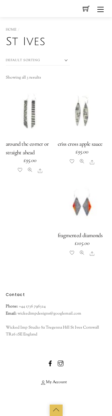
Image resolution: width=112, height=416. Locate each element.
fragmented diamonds (80, 235)
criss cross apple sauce (80, 144)
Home (11, 29)
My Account (56, 382)
